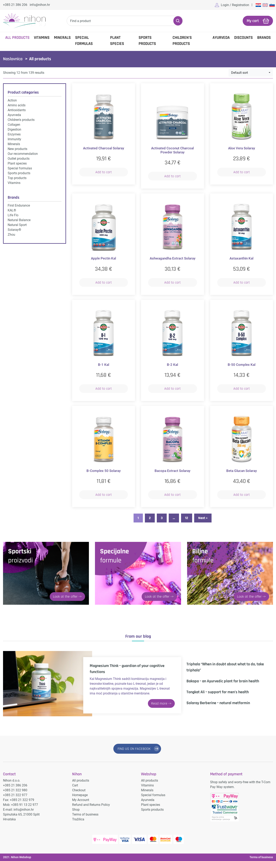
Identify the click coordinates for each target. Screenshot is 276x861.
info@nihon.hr (40, 5)
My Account (80, 800)
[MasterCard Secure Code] (166, 839)
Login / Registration (235, 5)
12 (186, 518)
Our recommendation (23, 154)
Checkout (78, 790)
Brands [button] (264, 37)
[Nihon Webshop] (24, 21)
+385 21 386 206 (15, 5)
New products (17, 149)
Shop (76, 809)
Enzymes (14, 134)
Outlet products (18, 158)
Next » (203, 518)
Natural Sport (17, 225)
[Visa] (139, 839)
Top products (17, 178)
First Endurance (19, 205)
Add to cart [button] (103, 172)
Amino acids (16, 105)
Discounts (243, 37)
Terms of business (85, 814)
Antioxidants (17, 110)
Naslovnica (12, 59)
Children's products (21, 120)
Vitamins (42, 37)
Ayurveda (221, 37)
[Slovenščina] (271, 4)
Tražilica (78, 819)
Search (178, 20)
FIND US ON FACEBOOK (134, 748)
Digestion (14, 129)
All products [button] (17, 37)
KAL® (12, 210)
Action (12, 100)
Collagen (14, 125)
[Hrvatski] (258, 4)
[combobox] (251, 73)
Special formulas (84, 40)
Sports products (147, 40)
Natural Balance (19, 220)
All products (80, 780)
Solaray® (14, 230)
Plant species (117, 40)
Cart (75, 785)
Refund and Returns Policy (91, 805)
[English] (264, 4)
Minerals (62, 37)
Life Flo (13, 215)
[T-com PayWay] (105, 839)
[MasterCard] (153, 839)
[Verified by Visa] (125, 839)
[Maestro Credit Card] (178, 839)
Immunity (14, 139)
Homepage (80, 795)
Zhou (11, 234)
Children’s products (182, 40)
